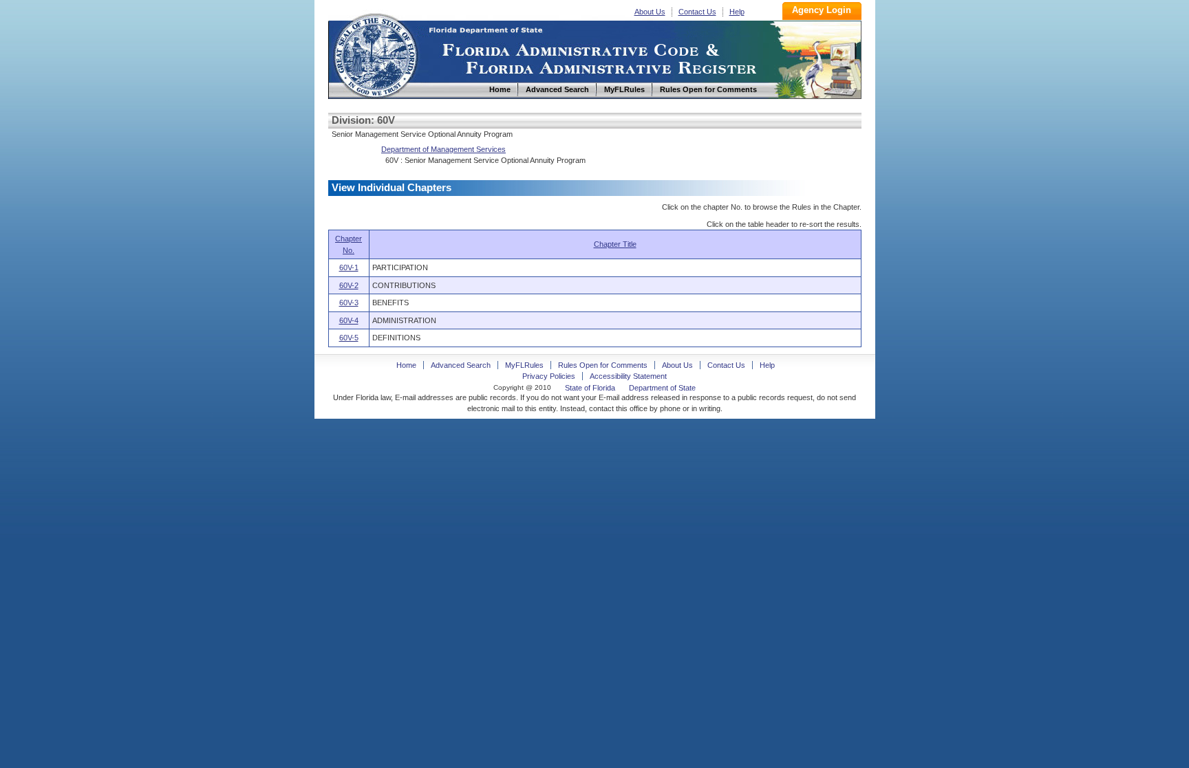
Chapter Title (615, 244)
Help (737, 12)
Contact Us (697, 12)
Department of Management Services (443, 149)
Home (375, 54)
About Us (649, 12)
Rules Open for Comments (602, 365)
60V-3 (348, 302)
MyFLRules (524, 365)
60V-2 (348, 285)
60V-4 (348, 320)
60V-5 (348, 337)
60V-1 (348, 267)
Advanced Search (461, 365)
